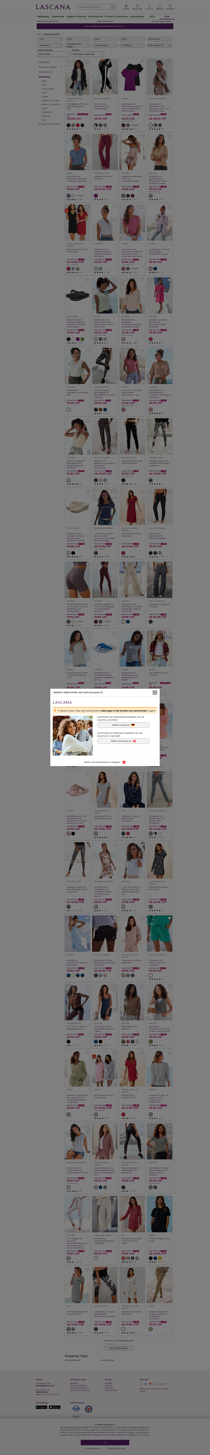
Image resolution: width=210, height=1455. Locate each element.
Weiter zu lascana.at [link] (121, 741)
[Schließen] (155, 693)
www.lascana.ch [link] (103, 762)
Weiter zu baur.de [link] (121, 725)
